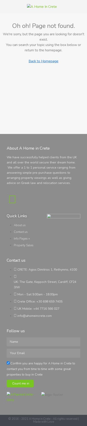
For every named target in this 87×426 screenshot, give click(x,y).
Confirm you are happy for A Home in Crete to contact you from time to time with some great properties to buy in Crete (41, 369)
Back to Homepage (43, 61)
